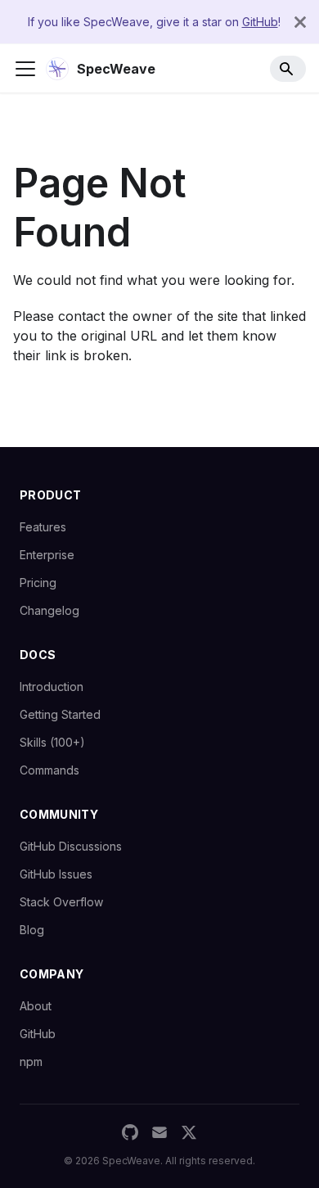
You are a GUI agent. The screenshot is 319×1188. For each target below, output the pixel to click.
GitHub (260, 22)
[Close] (300, 22)
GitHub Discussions (71, 846)
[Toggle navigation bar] (25, 68)
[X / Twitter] (189, 1132)
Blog (32, 930)
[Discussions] (159, 1132)
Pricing (38, 582)
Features (43, 527)
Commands (49, 770)
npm (31, 1061)
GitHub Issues (56, 874)
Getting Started (60, 714)
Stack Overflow (61, 902)
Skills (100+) (52, 742)
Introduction (51, 686)
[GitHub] (130, 1132)
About (36, 1006)
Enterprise (47, 555)
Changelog (49, 610)
